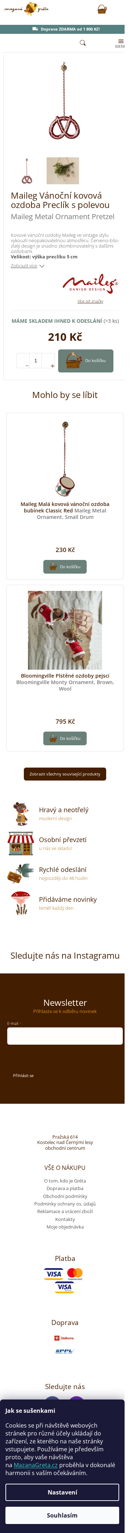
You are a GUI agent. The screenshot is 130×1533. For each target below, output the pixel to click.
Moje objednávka (65, 1227)
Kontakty (65, 1219)
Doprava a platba (65, 1188)
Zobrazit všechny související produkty (65, 774)
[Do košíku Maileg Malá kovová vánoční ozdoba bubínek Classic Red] (65, 567)
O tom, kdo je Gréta (65, 1180)
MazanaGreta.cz (36, 1465)
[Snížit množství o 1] (23, 360)
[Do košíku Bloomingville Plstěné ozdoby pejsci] (65, 738)
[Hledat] (82, 43)
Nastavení (62, 1492)
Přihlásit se (23, 1075)
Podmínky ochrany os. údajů (65, 1203)
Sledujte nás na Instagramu (65, 955)
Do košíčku (95, 360)
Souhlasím (62, 1515)
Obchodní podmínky (65, 1196)
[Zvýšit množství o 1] (48, 360)
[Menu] (120, 43)
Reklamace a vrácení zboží (65, 1211)
